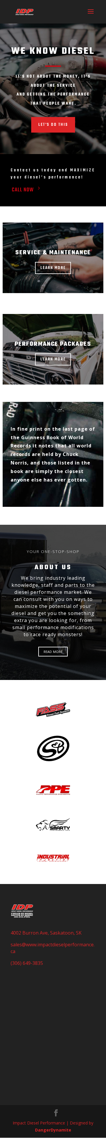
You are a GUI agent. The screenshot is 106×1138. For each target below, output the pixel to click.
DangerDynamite (53, 1130)
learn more (53, 268)
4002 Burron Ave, (30, 933)
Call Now (23, 190)
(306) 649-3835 (27, 963)
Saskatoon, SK (66, 933)
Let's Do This (53, 124)
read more (53, 651)
